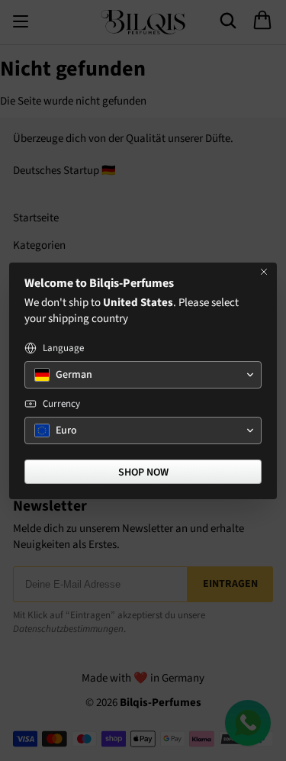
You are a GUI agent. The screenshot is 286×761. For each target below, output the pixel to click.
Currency (61, 404)
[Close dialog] (264, 272)
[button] (143, 375)
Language (63, 348)
